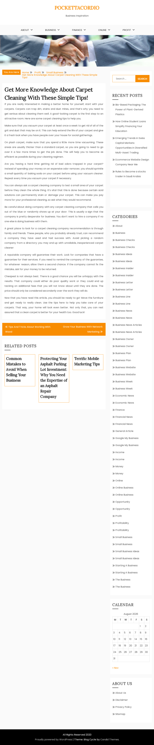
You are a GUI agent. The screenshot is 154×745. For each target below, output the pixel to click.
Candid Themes (109, 739)
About (25, 30)
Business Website (125, 367)
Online (102, 30)
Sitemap (120, 714)
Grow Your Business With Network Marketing (83, 329)
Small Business (123, 537)
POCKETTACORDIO (77, 8)
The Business (122, 579)
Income (119, 452)
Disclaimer (121, 700)
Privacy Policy (123, 707)
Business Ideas (123, 254)
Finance (77, 30)
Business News (123, 311)
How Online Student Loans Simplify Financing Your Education (130, 126)
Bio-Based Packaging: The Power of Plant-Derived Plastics (130, 109)
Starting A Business (126, 565)
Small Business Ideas (127, 551)
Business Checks (125, 240)
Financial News (124, 417)
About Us (120, 693)
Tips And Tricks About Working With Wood (27, 329)
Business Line (122, 296)
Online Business (124, 487)
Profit (127, 30)
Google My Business (127, 438)
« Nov (115, 668)
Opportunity (122, 502)
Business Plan (123, 353)
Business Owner (124, 339)
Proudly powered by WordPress (53, 739)
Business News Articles (128, 325)
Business (50, 30)
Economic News (124, 395)
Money (119, 466)
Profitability (122, 523)
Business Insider (124, 268)
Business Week (124, 381)
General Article (124, 431)
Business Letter (124, 282)
